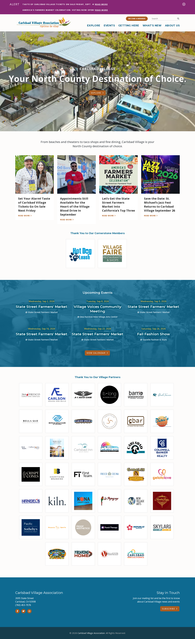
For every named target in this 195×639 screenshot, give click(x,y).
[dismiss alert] (183, 4)
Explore (93, 25)
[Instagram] (29, 611)
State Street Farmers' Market (41, 307)
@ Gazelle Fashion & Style (153, 339)
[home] (43, 22)
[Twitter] (23, 611)
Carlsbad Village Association (91, 633)
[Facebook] (17, 611)
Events (109, 25)
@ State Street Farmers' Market (41, 312)
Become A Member (136, 18)
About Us (172, 25)
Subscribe (168, 608)
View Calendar (96, 353)
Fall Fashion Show (153, 334)
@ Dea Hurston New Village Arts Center (97, 316)
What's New (152, 25)
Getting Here (128, 25)
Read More (101, 4)
